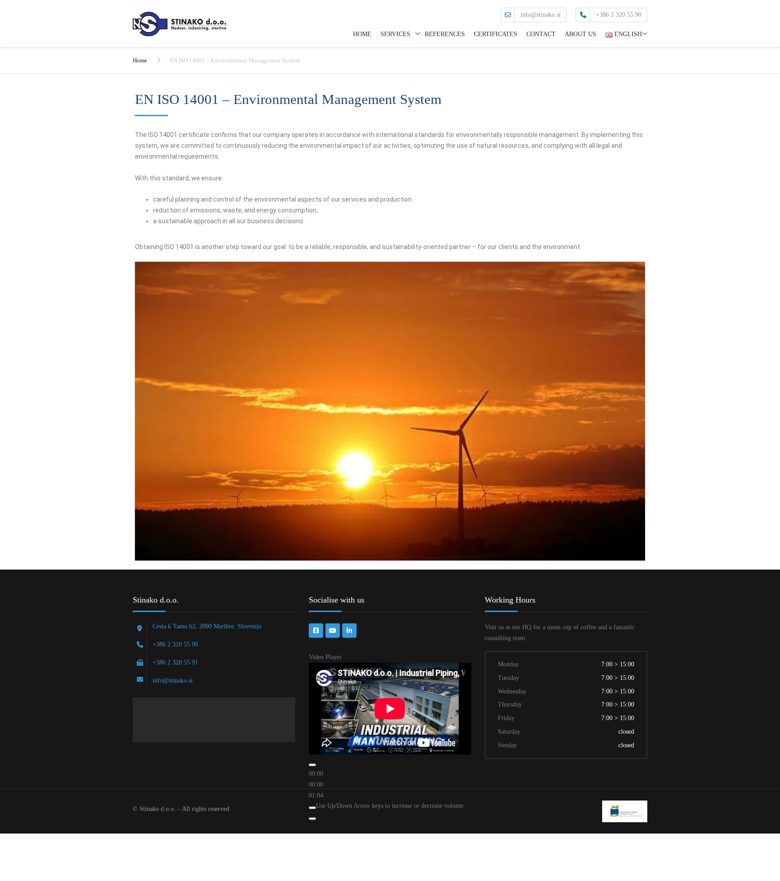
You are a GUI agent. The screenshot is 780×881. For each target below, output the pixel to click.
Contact (541, 34)
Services (395, 34)
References (445, 34)
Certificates (495, 34)
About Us (580, 34)
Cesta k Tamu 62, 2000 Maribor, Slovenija (207, 626)
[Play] (312, 764)
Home (362, 34)
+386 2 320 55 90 (618, 14)
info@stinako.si (540, 14)
